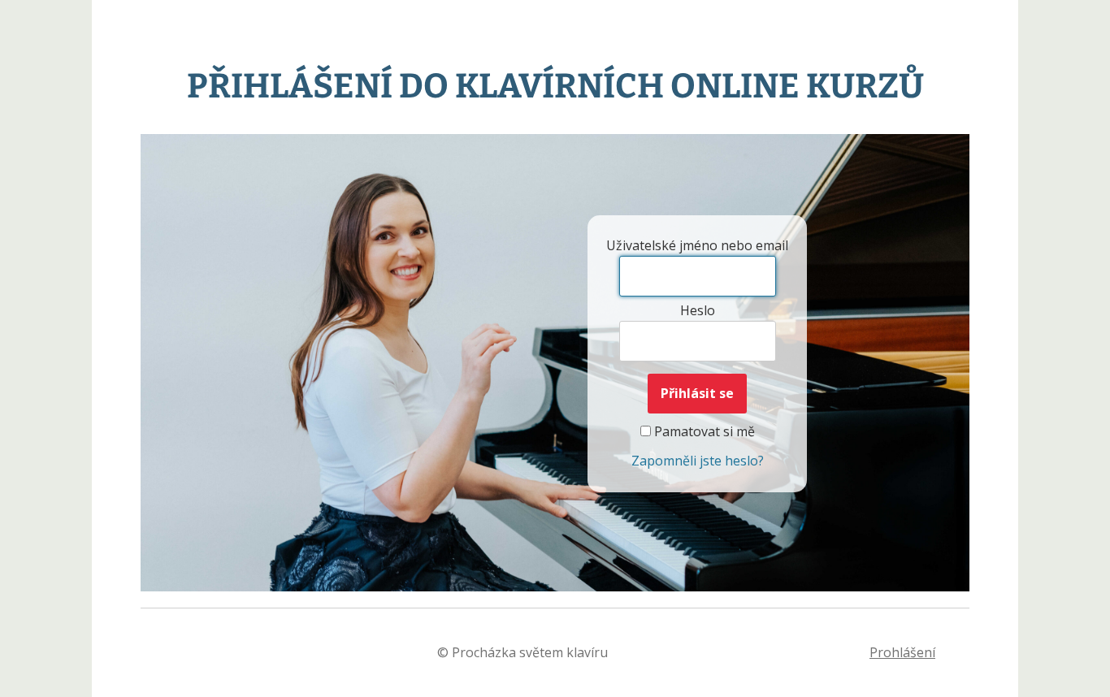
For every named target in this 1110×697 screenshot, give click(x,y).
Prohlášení (902, 652)
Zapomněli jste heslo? (697, 461)
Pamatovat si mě (703, 431)
